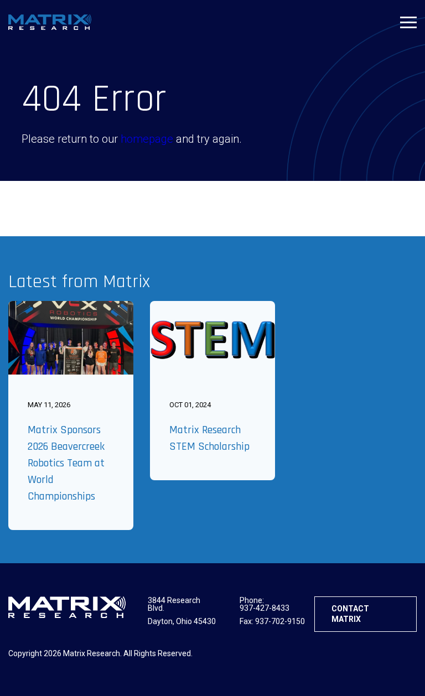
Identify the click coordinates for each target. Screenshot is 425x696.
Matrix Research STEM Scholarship (209, 438)
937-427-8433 (264, 608)
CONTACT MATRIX (350, 614)
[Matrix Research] (49, 22)
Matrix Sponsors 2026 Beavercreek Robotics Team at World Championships (66, 463)
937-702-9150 (280, 621)
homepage (147, 139)
